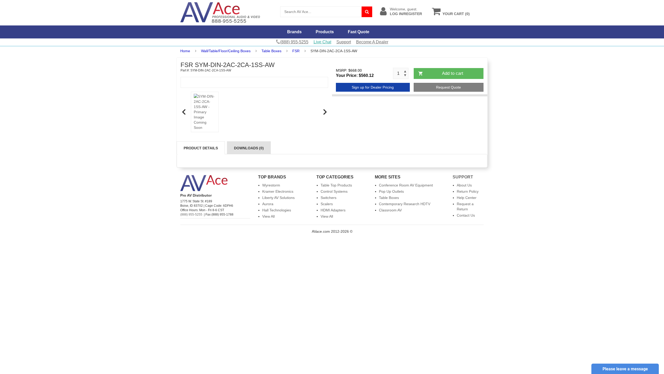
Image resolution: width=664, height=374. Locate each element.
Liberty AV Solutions (278, 198)
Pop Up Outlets (391, 191)
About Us (464, 185)
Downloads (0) (249, 148)
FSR (296, 51)
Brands (294, 32)
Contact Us (466, 215)
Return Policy (468, 191)
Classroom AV (390, 210)
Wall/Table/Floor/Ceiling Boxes (226, 51)
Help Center (466, 198)
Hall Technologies (276, 210)
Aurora (267, 204)
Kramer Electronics (277, 191)
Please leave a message (625, 368)
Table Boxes (271, 51)
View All (268, 216)
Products (325, 32)
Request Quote (448, 87)
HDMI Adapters (333, 210)
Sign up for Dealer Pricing (373, 87)
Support (343, 42)
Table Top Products (336, 185)
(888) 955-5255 (191, 214)
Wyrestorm (271, 185)
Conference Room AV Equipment (406, 185)
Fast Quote (358, 32)
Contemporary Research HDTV (404, 204)
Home (185, 51)
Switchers (328, 198)
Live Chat (322, 42)
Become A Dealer (372, 42)
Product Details (201, 148)
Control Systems (334, 191)
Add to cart (452, 73)
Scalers (327, 204)
